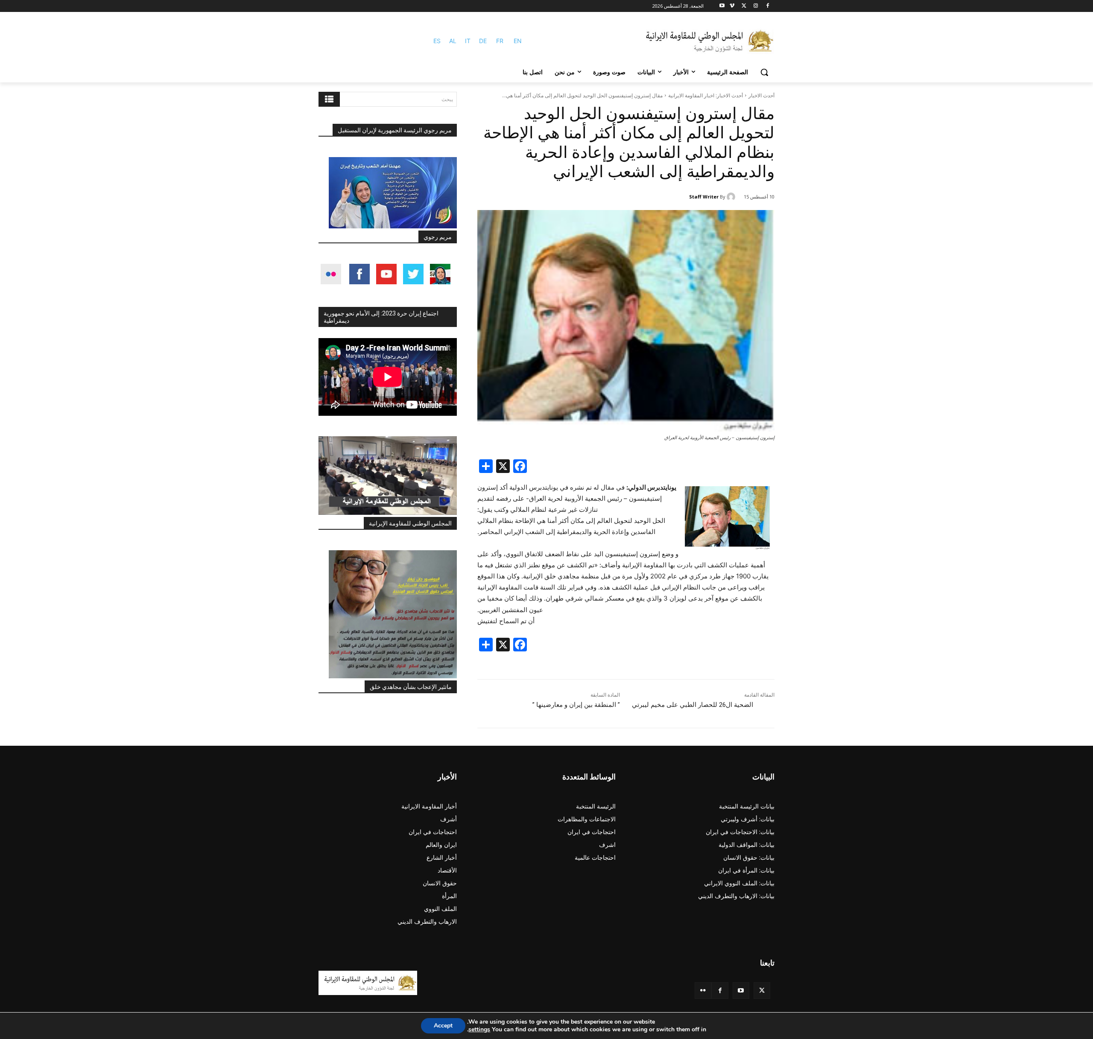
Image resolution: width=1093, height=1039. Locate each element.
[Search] (329, 99)
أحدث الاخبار (761, 95)
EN (518, 40)
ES (437, 40)
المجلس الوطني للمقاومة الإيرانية (410, 523)
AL (452, 40)
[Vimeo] (732, 6)
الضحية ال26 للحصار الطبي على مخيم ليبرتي (692, 705)
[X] (744, 6)
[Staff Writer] (732, 197)
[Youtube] (722, 6)
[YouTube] (741, 990)
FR (499, 40)
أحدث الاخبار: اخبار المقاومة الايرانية (705, 95)
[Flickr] (703, 990)
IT (468, 40)
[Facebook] (767, 6)
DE (483, 40)
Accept (443, 1025)
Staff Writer (704, 196)
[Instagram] (755, 6)
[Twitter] (762, 990)
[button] (764, 72)
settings (479, 1029)
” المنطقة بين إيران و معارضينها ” (576, 705)
